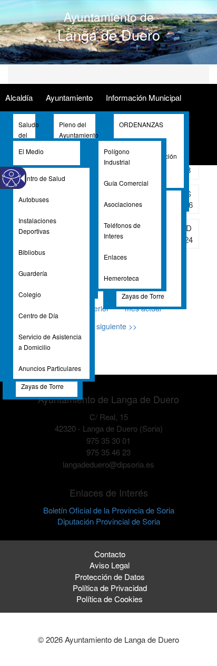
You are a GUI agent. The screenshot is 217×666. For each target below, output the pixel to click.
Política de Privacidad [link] (110, 587)
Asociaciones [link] (123, 203)
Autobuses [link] (33, 199)
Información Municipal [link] (143, 97)
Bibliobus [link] (31, 252)
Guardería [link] (32, 273)
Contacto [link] (109, 553)
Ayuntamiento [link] (69, 97)
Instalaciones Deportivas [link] (37, 225)
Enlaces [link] (115, 256)
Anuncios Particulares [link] (49, 368)
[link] (108, 475)
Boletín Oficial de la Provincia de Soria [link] (108, 510)
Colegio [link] (29, 294)
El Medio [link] (31, 151)
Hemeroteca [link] (121, 277)
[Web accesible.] (11, 178)
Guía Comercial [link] (126, 182)
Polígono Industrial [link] (117, 156)
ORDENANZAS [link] (141, 124)
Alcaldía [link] (19, 97)
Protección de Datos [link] (110, 576)
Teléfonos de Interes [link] (122, 230)
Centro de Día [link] (38, 315)
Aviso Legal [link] (110, 564)
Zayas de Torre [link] (143, 295)
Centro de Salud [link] (41, 178)
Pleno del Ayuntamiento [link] (77, 129)
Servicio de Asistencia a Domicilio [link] (50, 341)
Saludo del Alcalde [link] (26, 135)
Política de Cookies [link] (109, 598)
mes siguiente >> (108, 326)
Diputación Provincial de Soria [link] (108, 521)
